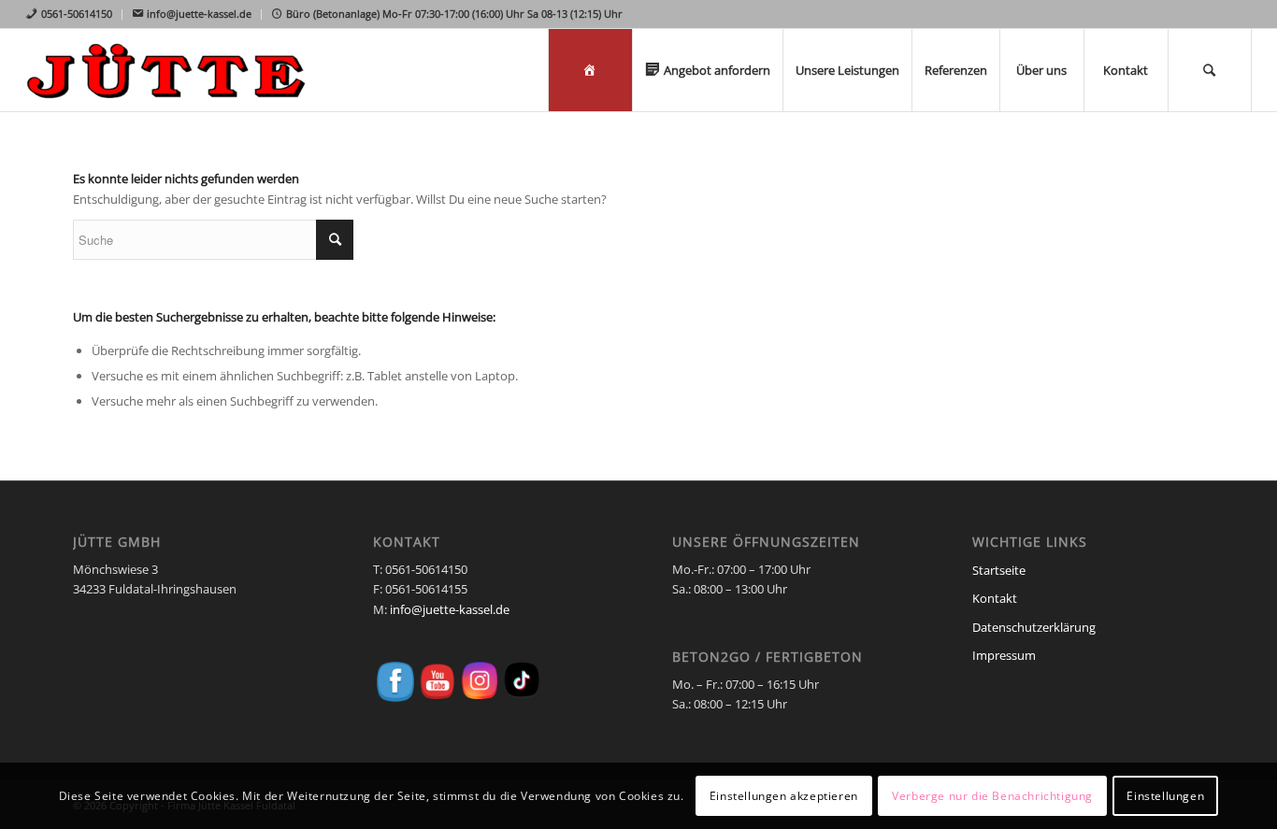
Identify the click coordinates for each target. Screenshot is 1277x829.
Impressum (1004, 655)
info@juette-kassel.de (449, 609)
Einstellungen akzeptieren (784, 796)
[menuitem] (73, 14)
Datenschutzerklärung (1034, 627)
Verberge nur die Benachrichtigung (992, 796)
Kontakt (994, 598)
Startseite (999, 570)
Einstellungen (1165, 796)
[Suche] (1210, 70)
